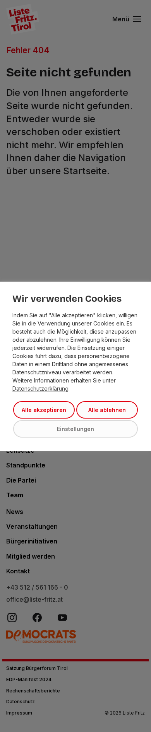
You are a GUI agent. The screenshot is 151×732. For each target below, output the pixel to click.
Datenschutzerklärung (40, 388)
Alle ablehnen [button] (107, 410)
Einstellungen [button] (75, 429)
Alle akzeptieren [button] (44, 410)
